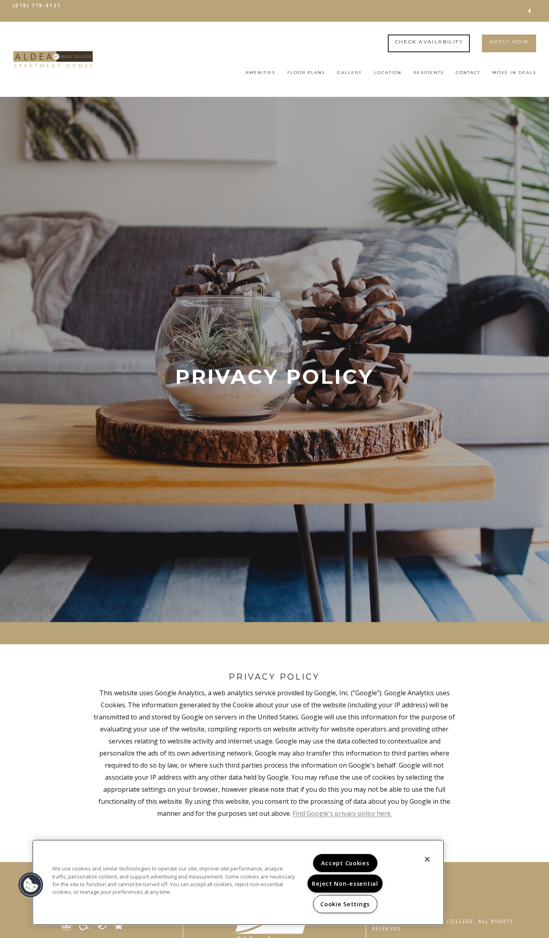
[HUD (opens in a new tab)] (69, 925)
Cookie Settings (345, 904)
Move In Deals (514, 72)
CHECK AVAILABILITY (429, 42)
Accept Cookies (345, 863)
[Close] (427, 859)
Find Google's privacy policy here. (342, 813)
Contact (468, 72)
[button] (529, 10)
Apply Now (509, 42)
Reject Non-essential (345, 883)
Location (388, 72)
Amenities (260, 72)
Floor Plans (306, 72)
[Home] (53, 59)
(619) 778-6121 (37, 5)
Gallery (349, 72)
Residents (429, 72)
